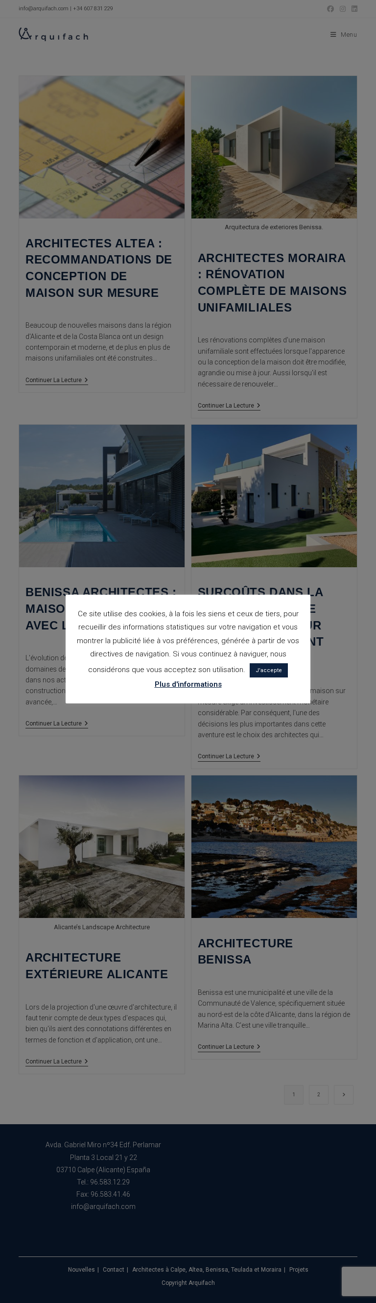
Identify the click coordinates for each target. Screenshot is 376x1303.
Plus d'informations (188, 684)
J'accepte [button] (269, 670)
